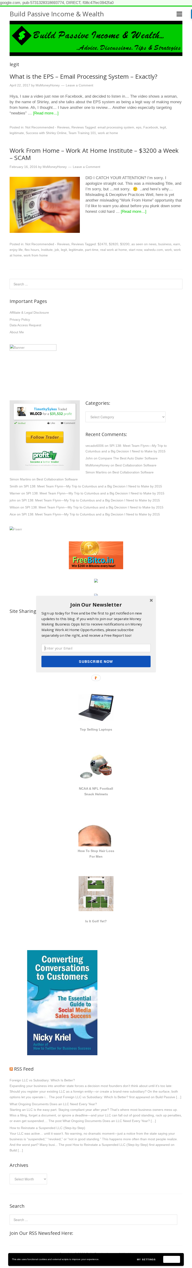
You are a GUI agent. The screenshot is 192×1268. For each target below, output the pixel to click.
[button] (96, 604)
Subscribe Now (96, 661)
